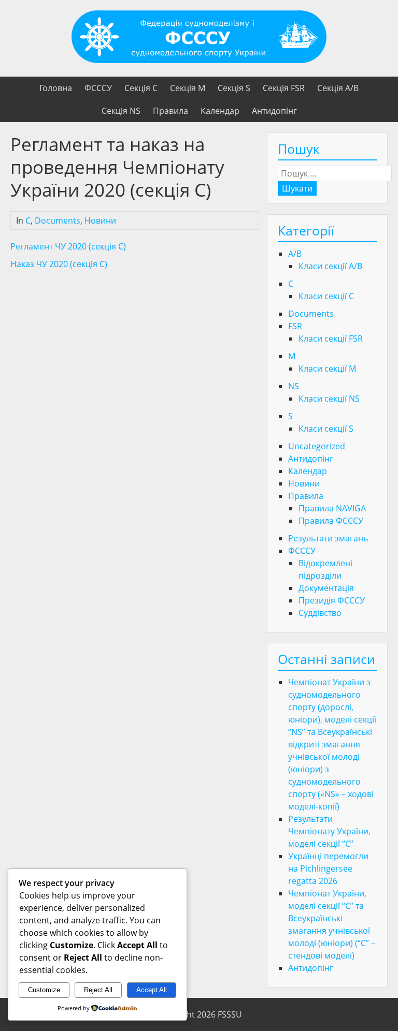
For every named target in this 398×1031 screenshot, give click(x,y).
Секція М (187, 88)
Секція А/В (338, 88)
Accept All (151, 990)
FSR (295, 326)
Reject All (98, 990)
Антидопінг (274, 110)
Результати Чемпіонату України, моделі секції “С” (329, 831)
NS (293, 386)
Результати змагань (328, 538)
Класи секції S (325, 428)
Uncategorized (316, 446)
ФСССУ (98, 88)
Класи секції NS (329, 398)
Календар (220, 110)
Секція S (234, 88)
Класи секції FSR (330, 338)
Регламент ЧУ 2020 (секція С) (68, 246)
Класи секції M (327, 368)
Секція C (141, 88)
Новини (100, 220)
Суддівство (320, 612)
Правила (170, 110)
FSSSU (230, 1014)
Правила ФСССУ (330, 520)
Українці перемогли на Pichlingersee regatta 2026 (328, 868)
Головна (55, 88)
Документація (326, 588)
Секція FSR (284, 88)
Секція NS (121, 110)
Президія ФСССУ (331, 600)
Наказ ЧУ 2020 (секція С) (58, 264)
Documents (57, 220)
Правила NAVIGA (332, 508)
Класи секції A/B (330, 266)
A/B (295, 253)
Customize (44, 990)
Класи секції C (326, 296)
